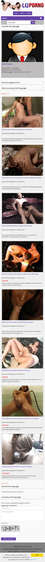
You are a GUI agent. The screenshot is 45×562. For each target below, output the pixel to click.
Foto (8, 93)
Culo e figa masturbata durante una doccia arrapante (20, 418)
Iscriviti (28, 13)
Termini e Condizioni (14, 551)
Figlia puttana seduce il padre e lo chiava (16, 370)
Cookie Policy (33, 551)
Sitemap (29, 546)
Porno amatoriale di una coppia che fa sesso (17, 226)
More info (33, 559)
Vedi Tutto (5, 483)
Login (16, 13)
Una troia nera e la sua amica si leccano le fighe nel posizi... (22, 177)
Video (3, 93)
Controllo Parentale (31, 549)
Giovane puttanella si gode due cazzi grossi (17, 129)
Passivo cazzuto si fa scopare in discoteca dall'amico (20, 274)
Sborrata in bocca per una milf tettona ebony (17, 322)
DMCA (39, 549)
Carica (22, 13)
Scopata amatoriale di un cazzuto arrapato (17, 466)
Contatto (23, 546)
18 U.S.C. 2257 (25, 551)
